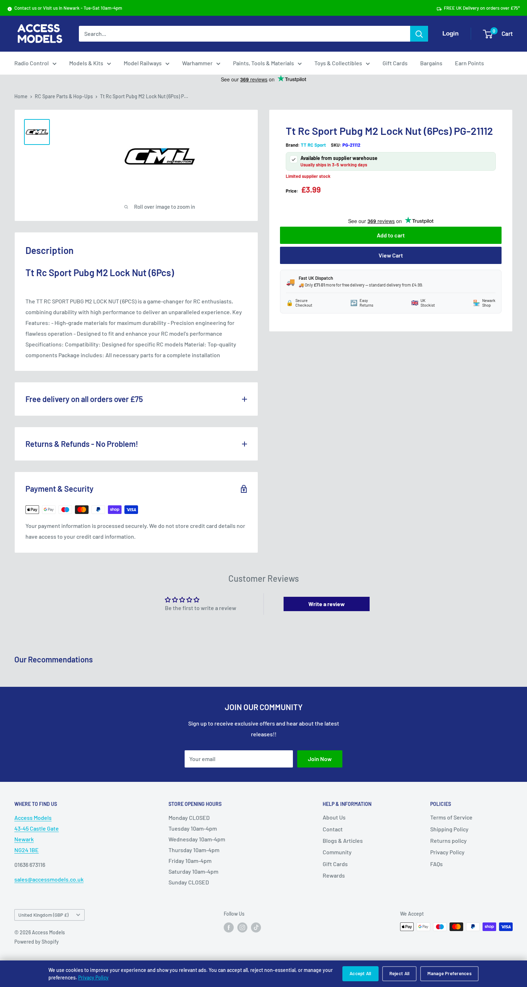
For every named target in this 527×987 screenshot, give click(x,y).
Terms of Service (451, 817)
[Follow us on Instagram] (242, 927)
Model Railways (143, 63)
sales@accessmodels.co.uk (49, 879)
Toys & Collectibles (338, 63)
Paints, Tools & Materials (263, 63)
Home (21, 96)
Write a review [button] (326, 603)
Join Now (320, 758)
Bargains (431, 63)
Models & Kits (86, 63)
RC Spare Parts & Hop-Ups (64, 96)
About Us (334, 817)
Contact (333, 829)
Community (337, 852)
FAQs (436, 863)
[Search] (419, 34)
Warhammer (197, 63)
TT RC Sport (313, 145)
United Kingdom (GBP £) (43, 915)
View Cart (391, 255)
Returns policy (448, 840)
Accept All (360, 973)
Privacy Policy (93, 977)
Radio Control (31, 63)
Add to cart (391, 235)
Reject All (399, 973)
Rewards (334, 875)
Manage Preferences (449, 973)
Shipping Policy (449, 829)
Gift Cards (395, 63)
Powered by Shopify (36, 942)
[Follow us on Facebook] (229, 927)
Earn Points (469, 63)
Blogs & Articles (343, 840)
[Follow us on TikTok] (256, 927)
